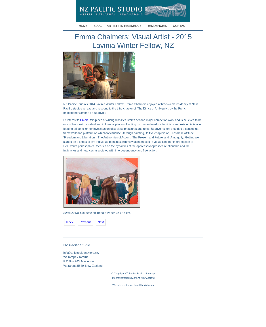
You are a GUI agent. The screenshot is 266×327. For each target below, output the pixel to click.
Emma (84, 120)
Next (101, 222)
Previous (85, 222)
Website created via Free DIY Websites (133, 285)
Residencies (157, 25)
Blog (98, 25)
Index (69, 222)
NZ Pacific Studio (134, 273)
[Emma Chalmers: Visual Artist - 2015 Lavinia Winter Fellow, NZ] (99, 98)
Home (83, 25)
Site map (150, 273)
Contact (180, 25)
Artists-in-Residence (124, 25)
